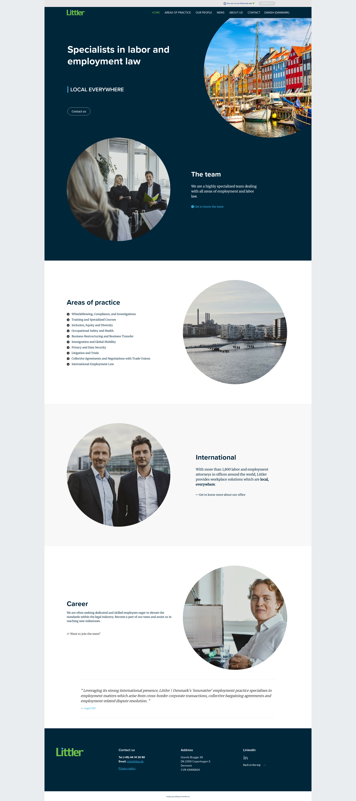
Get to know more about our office (222, 494)
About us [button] (236, 12)
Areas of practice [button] (178, 12)
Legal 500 (89, 708)
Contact (254, 12)
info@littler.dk (135, 761)
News (220, 12)
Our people (204, 12)
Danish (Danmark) (276, 12)
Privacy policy (127, 768)
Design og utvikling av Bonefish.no (178, 797)
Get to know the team (209, 206)
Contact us (267, 3)
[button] (265, 765)
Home (156, 12)
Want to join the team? (85, 633)
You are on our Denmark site (239, 3)
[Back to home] (76, 12)
